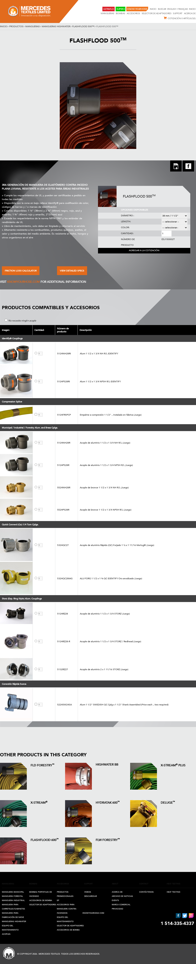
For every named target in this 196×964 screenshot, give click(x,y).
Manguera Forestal (12, 896)
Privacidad (117, 909)
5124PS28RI (63, 381)
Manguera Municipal (13, 892)
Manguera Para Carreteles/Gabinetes (13, 906)
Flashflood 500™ (83, 26)
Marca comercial (121, 904)
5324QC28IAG (65, 578)
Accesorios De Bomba (40, 900)
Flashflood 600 (45, 840)
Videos (87, 892)
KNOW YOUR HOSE (137, 9)
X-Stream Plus (173, 765)
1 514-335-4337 (177, 923)
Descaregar (90, 896)
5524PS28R (63, 509)
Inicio (153, 9)
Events (115, 900)
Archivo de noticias (122, 896)
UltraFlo (108, 9)
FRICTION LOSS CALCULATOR (21, 270)
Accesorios (133, 13)
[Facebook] (188, 170)
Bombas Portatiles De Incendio (40, 894)
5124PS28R (63, 465)
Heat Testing (173, 892)
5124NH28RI (64, 353)
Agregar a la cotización (144, 250)
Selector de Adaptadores (157, 13)
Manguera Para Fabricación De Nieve (13, 915)
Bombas (120, 13)
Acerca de (117, 892)
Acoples (6, 934)
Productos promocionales (65, 894)
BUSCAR (162, 9)
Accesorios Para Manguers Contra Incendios (66, 908)
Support (177, 13)
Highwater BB (107, 764)
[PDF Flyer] (176, 166)
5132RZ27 (62, 669)
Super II (120, 9)
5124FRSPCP (64, 414)
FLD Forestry (42, 765)
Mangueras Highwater (56, 26)
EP (58, 900)
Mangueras (107, 13)
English (171, 9)
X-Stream (39, 802)
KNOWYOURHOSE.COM (23, 282)
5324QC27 (63, 545)
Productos (16, 26)
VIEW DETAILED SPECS (72, 270)
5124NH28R (63, 442)
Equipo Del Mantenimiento (10, 927)
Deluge (168, 802)
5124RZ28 (62, 613)
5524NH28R (63, 487)
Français (182, 9)
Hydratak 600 (108, 802)
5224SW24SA (64, 704)
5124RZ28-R (63, 641)
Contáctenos (146, 892)
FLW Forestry (108, 840)
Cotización (181, 18)
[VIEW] (13, 776)
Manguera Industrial (13, 900)
